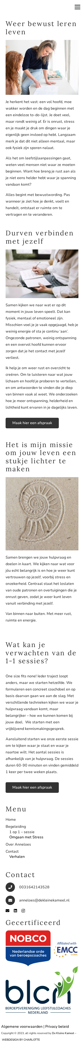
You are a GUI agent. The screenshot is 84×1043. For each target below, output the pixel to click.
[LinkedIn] (15, 911)
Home (11, 819)
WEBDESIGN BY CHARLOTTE (21, 1040)
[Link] (42, 948)
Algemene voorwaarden (21, 1026)
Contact (12, 851)
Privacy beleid (57, 1026)
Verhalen (17, 856)
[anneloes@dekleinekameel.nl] (12, 900)
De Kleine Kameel (63, 1033)
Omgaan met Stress (26, 837)
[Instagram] (23, 911)
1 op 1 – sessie (22, 832)
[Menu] (77, 7)
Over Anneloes (18, 844)
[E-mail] (7, 911)
